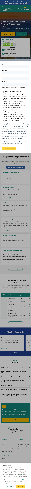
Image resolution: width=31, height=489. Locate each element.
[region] (15, 476)
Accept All (20, 486)
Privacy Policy (22, 480)
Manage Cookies (9, 486)
